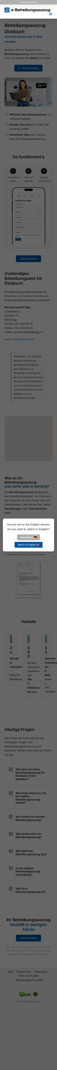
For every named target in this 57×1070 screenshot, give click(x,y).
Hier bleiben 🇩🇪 (28, 537)
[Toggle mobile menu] (50, 14)
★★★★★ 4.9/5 (28, 2)
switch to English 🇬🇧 (29, 544)
